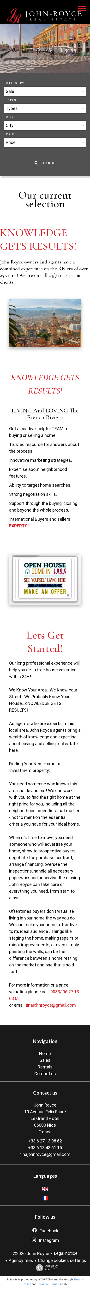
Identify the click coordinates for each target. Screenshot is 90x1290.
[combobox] (45, 91)
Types (11, 100)
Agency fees (21, 1260)
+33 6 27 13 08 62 (45, 1140)
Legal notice (66, 1253)
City (10, 117)
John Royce (45, 1104)
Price (11, 134)
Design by (51, 1267)
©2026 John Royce (31, 1253)
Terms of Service (48, 1284)
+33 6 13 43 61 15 (45, 1147)
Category (15, 83)
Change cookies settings (62, 1260)
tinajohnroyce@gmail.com (50, 1005)
